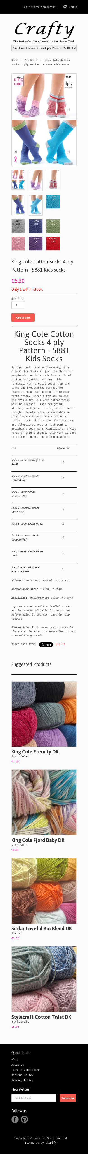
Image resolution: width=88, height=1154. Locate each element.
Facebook (15, 1119)
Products (31, 60)
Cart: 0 (73, 6)
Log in (26, 6)
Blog (14, 1059)
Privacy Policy (22, 1080)
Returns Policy (22, 1075)
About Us (17, 1064)
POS (58, 1138)
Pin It (60, 644)
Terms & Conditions (25, 1070)
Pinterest (24, 1119)
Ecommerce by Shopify (40, 1142)
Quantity (17, 298)
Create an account (45, 6)
